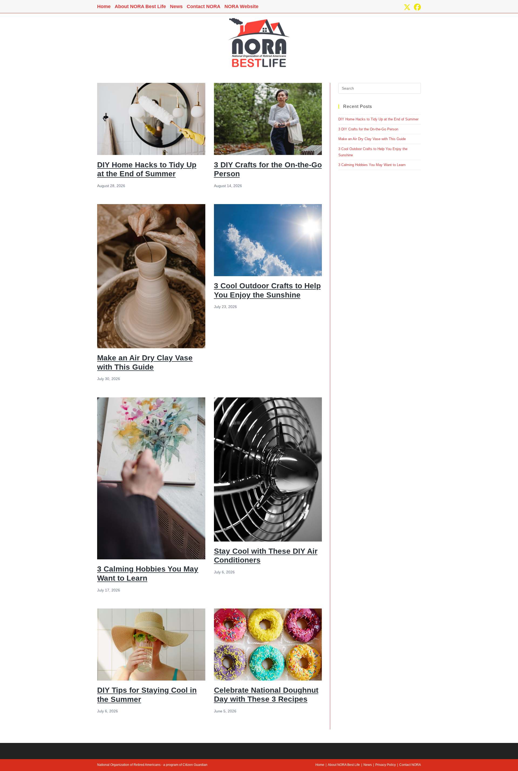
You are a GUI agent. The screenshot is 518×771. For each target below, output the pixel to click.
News (176, 6)
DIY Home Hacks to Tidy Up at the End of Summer (378, 119)
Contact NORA (203, 6)
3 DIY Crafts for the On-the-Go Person (368, 129)
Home (104, 6)
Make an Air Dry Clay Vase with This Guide (372, 139)
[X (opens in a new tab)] (407, 7)
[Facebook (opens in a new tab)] (416, 7)
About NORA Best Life (140, 6)
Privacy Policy (385, 765)
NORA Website (241, 6)
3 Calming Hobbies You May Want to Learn (371, 165)
